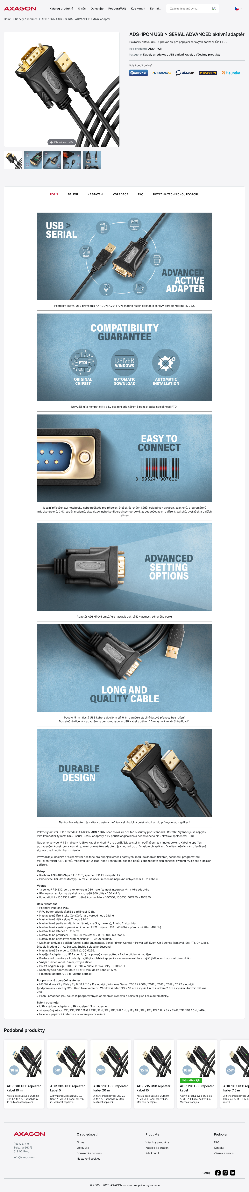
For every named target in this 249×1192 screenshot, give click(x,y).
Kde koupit (138, 8)
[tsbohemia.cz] (162, 72)
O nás (82, 8)
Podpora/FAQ (117, 8)
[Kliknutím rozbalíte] (61, 89)
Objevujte (97, 8)
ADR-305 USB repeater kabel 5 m (67, 1088)
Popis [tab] (54, 194)
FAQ (216, 1142)
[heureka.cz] (231, 72)
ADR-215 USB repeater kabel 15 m (153, 1088)
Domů (7, 19)
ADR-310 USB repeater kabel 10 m (24, 1088)
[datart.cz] (208, 72)
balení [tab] (73, 194)
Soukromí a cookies (89, 1153)
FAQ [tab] (140, 194)
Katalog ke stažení (157, 1147)
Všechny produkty (208, 54)
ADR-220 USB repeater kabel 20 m (110, 1088)
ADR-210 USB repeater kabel (197, 1088)
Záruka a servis (223, 1153)
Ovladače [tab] (120, 194)
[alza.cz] (184, 72)
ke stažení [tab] (95, 194)
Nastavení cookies (88, 1158)
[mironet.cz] (138, 72)
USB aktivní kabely (181, 54)
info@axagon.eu (24, 1157)
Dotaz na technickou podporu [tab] (176, 194)
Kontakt (155, 8)
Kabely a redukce (26, 19)
